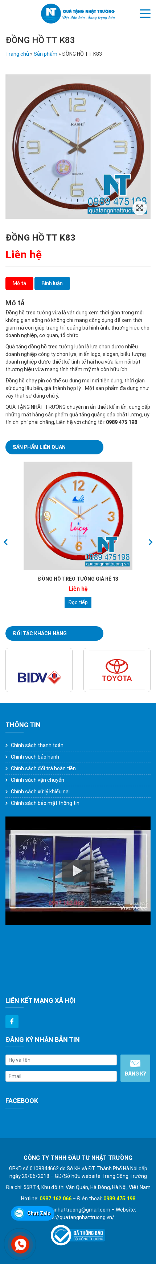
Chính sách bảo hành (35, 757)
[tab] (19, 283)
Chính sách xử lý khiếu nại (40, 791)
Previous (5, 542)
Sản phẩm (45, 54)
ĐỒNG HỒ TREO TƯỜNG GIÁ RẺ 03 (78, 579)
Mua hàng (78, 602)
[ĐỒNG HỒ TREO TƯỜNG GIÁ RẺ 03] (78, 516)
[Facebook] (12, 1021)
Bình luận (52, 283)
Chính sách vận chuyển (37, 780)
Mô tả (19, 283)
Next (150, 542)
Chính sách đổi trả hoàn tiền (43, 768)
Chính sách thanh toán (37, 745)
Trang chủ (17, 54)
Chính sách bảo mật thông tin (45, 803)
